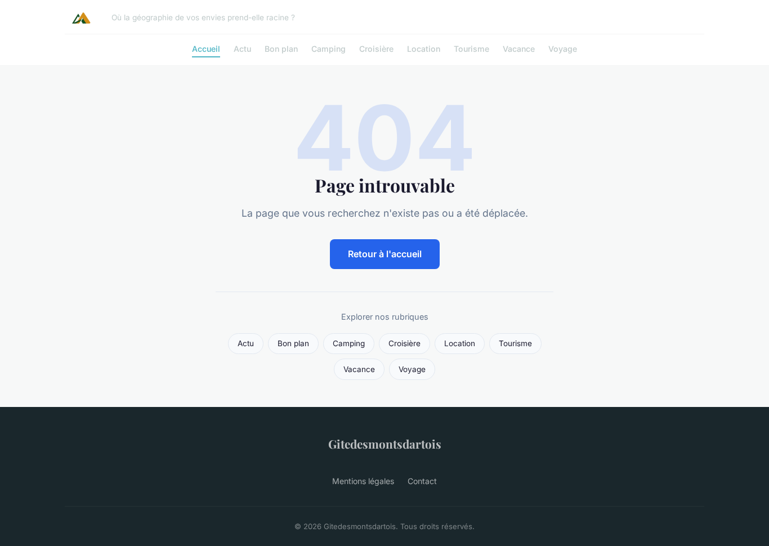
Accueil (206, 48)
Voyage (562, 48)
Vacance (519, 48)
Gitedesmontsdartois (384, 443)
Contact (422, 481)
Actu (242, 48)
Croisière (376, 48)
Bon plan (281, 48)
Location (423, 48)
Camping (328, 48)
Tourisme (471, 48)
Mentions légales (363, 481)
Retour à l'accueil (385, 253)
